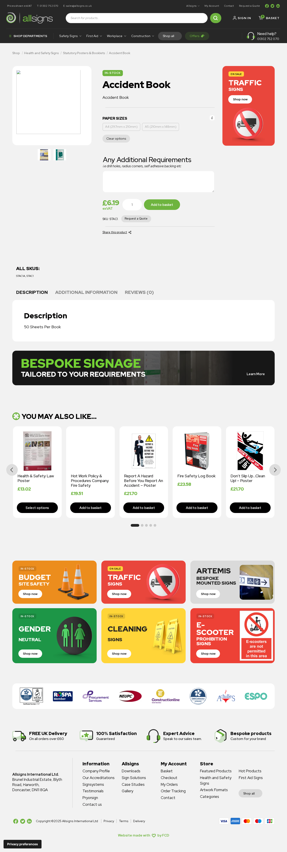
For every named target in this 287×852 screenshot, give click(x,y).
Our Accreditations (99, 777)
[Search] (215, 18)
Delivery (139, 821)
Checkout (169, 777)
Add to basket (162, 205)
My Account (211, 5)
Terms (123, 821)
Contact (229, 5)
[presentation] (12, 470)
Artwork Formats (214, 789)
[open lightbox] (44, 155)
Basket (167, 770)
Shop (16, 53)
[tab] (31, 292)
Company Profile (96, 770)
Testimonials (93, 790)
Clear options (116, 138)
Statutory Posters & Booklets (84, 53)
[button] (193, 6)
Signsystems (93, 784)
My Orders (169, 784)
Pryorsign (90, 797)
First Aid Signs (251, 777)
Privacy (109, 821)
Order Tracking (173, 790)
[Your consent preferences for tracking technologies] (22, 844)
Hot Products (250, 770)
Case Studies (133, 784)
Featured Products (216, 770)
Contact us (92, 804)
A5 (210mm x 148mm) (160, 127)
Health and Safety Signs (41, 53)
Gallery (127, 790)
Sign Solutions (134, 777)
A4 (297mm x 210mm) (121, 127)
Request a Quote (249, 5)
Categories (209, 796)
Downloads (131, 770)
